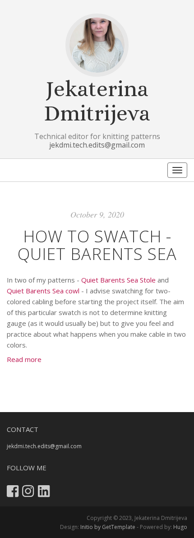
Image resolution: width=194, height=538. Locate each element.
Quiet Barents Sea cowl (43, 290)
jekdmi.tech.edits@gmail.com (97, 145)
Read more (24, 359)
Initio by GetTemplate (107, 527)
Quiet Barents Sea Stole (118, 279)
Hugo (180, 527)
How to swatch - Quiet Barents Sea (97, 245)
